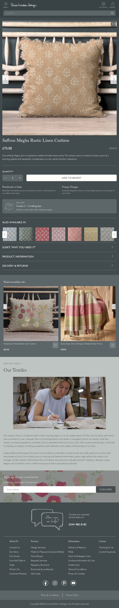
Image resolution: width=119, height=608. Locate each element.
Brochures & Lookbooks (42, 569)
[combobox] (59, 13)
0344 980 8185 (77, 524)
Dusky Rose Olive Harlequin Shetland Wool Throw (81, 344)
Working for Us (106, 547)
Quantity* (7, 171)
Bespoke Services (39, 560)
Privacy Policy (72, 595)
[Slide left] (5, 79)
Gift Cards (35, 573)
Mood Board (37, 556)
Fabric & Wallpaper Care (79, 556)
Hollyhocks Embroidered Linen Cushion (19, 344)
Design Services (38, 547)
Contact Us (14, 547)
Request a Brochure (40, 565)
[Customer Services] (47, 520)
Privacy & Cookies (76, 573)
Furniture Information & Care (81, 560)
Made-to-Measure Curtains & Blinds (47, 552)
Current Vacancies (107, 552)
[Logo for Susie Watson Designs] (23, 5)
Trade (11, 565)
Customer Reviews (18, 573)
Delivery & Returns (77, 547)
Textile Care (73, 565)
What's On (14, 569)
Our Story (14, 552)
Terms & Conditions (77, 569)
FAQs (70, 552)
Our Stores (14, 556)
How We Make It (17, 560)
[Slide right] (113, 79)
